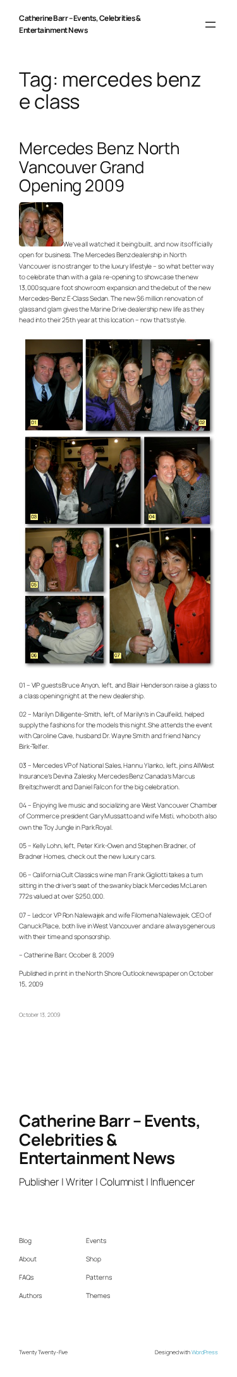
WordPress (204, 1352)
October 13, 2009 (39, 1015)
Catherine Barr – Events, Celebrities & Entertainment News (79, 24)
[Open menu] (210, 24)
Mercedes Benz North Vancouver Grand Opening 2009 (99, 167)
